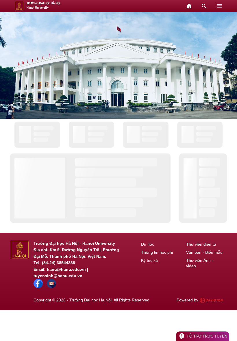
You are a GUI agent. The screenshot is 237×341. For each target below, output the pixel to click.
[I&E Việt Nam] (211, 300)
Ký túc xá (149, 260)
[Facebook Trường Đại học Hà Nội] (38, 286)
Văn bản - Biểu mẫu (204, 252)
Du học (147, 244)
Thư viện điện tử (201, 244)
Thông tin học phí (157, 252)
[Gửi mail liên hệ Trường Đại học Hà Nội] (51, 286)
